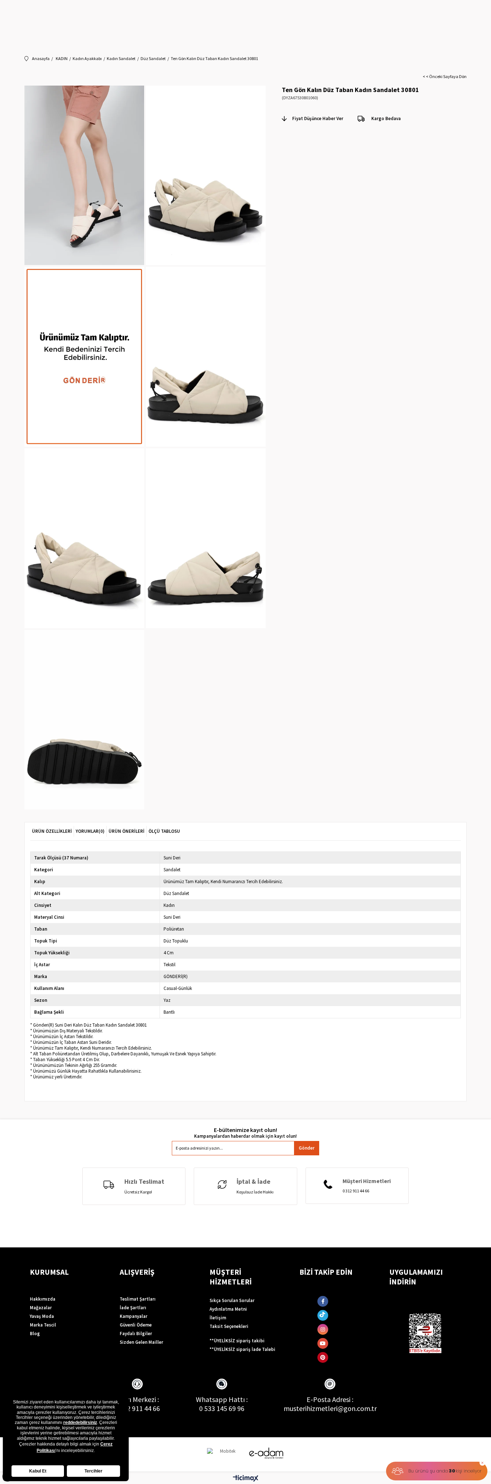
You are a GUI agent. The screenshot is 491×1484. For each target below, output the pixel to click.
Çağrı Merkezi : (137, 1399)
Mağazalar (41, 1308)
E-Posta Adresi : (330, 1399)
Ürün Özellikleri (52, 831)
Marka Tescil (43, 1325)
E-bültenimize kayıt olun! (245, 1130)
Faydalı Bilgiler (136, 1333)
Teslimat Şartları (138, 1299)
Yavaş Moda (42, 1316)
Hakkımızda (42, 1299)
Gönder (307, 1148)
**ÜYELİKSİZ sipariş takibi (237, 1341)
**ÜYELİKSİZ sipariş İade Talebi (242, 1349)
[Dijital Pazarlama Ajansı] (225, 1454)
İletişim (218, 1318)
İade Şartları (133, 1308)
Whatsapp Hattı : (222, 1399)
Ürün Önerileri (126, 831)
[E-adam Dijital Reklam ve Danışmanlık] (266, 1453)
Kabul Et (37, 1471)
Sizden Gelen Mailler (141, 1342)
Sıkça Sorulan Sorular (232, 1300)
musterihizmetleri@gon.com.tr (330, 1408)
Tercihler (93, 1471)
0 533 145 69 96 (221, 1408)
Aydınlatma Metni (228, 1309)
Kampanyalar (133, 1316)
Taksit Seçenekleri (229, 1326)
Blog (35, 1333)
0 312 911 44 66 (137, 1408)
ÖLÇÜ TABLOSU (164, 831)
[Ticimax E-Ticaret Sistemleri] (245, 1478)
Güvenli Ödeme (136, 1325)
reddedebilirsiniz (80, 1422)
